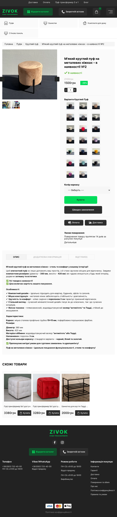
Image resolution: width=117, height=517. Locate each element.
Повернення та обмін (100, 482)
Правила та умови (99, 494)
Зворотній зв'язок (75, 11)
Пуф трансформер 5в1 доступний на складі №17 (47, 406)
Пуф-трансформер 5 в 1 (66, 2)
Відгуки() (81, 257)
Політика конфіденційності (103, 490)
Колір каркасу (71, 185)
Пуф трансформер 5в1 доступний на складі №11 (18, 406)
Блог (86, 2)
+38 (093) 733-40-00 (12, 466)
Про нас (94, 486)
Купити (81, 199)
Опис (16, 257)
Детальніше (70, 242)
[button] (19, 23)
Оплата (46, 2)
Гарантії (94, 470)
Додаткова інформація (47, 257)
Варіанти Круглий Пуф (76, 99)
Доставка (33, 2)
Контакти (95, 466)
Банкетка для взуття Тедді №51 (76, 406)
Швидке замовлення (83, 209)
